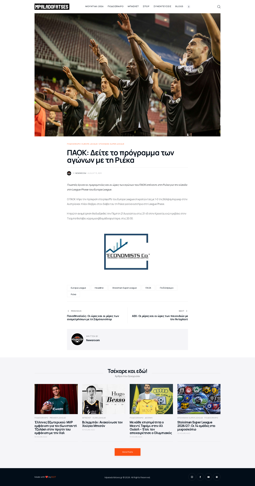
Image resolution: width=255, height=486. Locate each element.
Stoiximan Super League (111, 144)
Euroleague (99, 418)
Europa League (90, 144)
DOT (53, 476)
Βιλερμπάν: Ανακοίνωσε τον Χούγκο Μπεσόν (102, 424)
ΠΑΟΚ (148, 287)
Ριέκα (73, 294)
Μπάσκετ (86, 418)
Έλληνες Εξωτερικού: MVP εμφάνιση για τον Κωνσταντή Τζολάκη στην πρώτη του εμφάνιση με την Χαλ (56, 427)
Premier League (58, 418)
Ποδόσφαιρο (74, 144)
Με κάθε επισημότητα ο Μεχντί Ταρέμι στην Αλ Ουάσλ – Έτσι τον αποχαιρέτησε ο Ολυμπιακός (151, 427)
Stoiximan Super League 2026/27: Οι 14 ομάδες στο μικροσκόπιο (196, 425)
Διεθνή (149, 418)
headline (99, 287)
